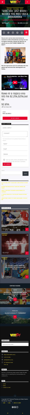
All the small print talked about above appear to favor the (15, 183)
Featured (9, 9)
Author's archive (15, 118)
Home (4, 383)
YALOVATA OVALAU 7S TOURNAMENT (15, 313)
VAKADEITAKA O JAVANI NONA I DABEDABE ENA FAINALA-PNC (15, 220)
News (4, 385)
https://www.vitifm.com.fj (9, 354)
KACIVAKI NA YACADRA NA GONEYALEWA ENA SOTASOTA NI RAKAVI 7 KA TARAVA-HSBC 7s (15, 294)
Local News (16, 9)
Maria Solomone (6, 228)
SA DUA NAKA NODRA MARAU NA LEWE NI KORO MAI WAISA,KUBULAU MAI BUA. (15, 267)
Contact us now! (6, 387)
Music (21, 9)
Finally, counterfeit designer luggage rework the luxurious (13, 191)
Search (3, 170)
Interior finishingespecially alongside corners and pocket (13, 187)
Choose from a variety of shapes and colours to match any (14, 199)
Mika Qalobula (13, 23)
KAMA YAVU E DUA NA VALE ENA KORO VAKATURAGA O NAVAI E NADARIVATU (15, 244)
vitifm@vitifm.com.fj (8, 359)
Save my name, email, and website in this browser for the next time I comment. (16, 160)
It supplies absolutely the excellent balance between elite (14, 195)
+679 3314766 (7, 357)
